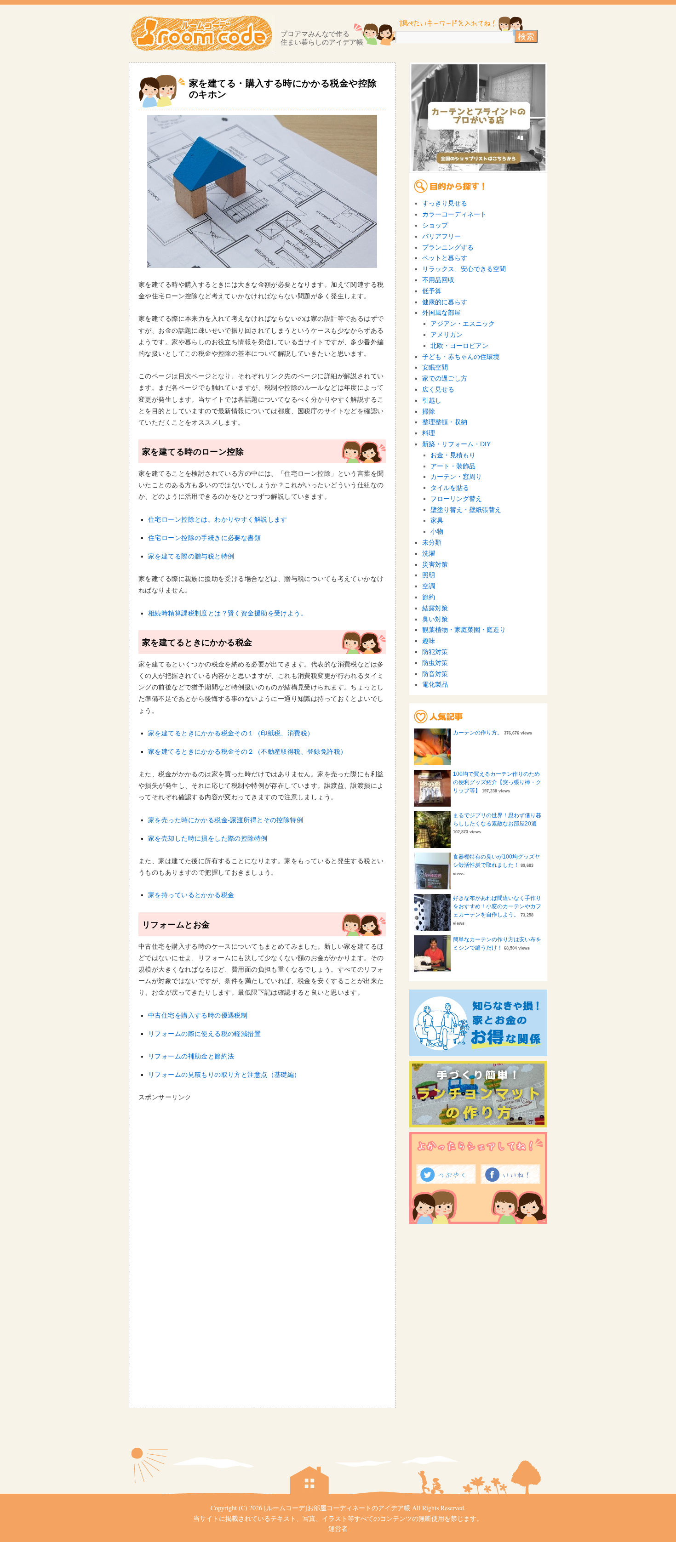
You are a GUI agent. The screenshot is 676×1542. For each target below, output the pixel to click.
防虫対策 (435, 662)
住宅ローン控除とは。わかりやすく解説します (217, 519)
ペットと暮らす (444, 258)
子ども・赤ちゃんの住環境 (460, 356)
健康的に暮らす (444, 302)
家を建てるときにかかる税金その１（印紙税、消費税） (231, 733)
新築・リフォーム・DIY (456, 444)
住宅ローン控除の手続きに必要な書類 (204, 537)
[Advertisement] (215, 1167)
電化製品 (435, 684)
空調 (428, 586)
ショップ (435, 225)
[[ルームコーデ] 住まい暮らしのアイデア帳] (202, 33)
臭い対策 (435, 619)
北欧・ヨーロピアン (459, 345)
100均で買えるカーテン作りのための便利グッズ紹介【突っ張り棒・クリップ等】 (497, 782)
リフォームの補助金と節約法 (191, 1056)
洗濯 (428, 553)
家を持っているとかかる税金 (191, 895)
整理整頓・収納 (444, 422)
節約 (428, 597)
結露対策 (435, 608)
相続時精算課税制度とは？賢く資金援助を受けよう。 (227, 613)
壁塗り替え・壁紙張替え (465, 509)
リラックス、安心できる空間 (464, 269)
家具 (436, 520)
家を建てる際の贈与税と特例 (191, 556)
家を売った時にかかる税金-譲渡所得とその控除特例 (225, 820)
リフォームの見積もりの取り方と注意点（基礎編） (224, 1074)
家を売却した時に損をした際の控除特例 (208, 838)
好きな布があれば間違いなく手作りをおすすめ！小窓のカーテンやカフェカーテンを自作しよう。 (497, 906)
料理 (428, 433)
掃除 (428, 411)
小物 (436, 531)
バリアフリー (441, 236)
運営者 (338, 1528)
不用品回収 (438, 280)
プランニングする (448, 247)
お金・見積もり (452, 455)
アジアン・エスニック (462, 323)
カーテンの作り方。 (478, 732)
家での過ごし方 (444, 378)
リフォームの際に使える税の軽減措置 (204, 1033)
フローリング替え (456, 498)
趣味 (428, 640)
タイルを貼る (449, 487)
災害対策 (435, 564)
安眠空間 (435, 367)
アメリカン (446, 334)
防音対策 (435, 673)
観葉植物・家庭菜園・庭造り (464, 629)
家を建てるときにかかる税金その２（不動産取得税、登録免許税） (247, 751)
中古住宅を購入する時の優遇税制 (197, 1015)
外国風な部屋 (441, 312)
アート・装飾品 (452, 466)
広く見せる (438, 389)
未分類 (431, 542)
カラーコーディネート (454, 214)
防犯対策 (435, 651)
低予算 (431, 291)
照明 (428, 575)
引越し (431, 400)
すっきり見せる (444, 203)
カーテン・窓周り (456, 476)
